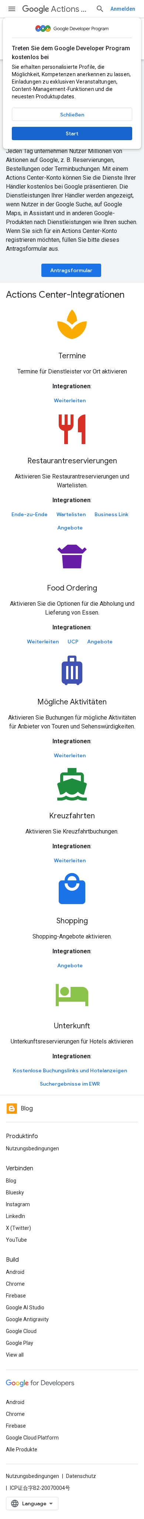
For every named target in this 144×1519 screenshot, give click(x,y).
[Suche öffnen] (100, 8)
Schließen (72, 114)
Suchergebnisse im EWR (70, 1083)
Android (15, 1272)
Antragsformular (71, 270)
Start (72, 133)
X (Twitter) (18, 1228)
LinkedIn (15, 1216)
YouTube (16, 1240)
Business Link (111, 514)
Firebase (16, 1296)
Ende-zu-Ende (29, 514)
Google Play (19, 1343)
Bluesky (15, 1192)
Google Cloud (21, 1331)
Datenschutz (81, 1476)
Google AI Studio (25, 1307)
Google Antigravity (27, 1319)
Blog (11, 1181)
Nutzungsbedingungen (32, 1148)
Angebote (70, 527)
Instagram (18, 1204)
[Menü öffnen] (11, 9)
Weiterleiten (70, 400)
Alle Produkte (21, 1449)
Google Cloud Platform (32, 1438)
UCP (73, 641)
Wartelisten (71, 514)
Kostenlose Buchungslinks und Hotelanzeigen (70, 1070)
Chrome (15, 1284)
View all (15, 1355)
